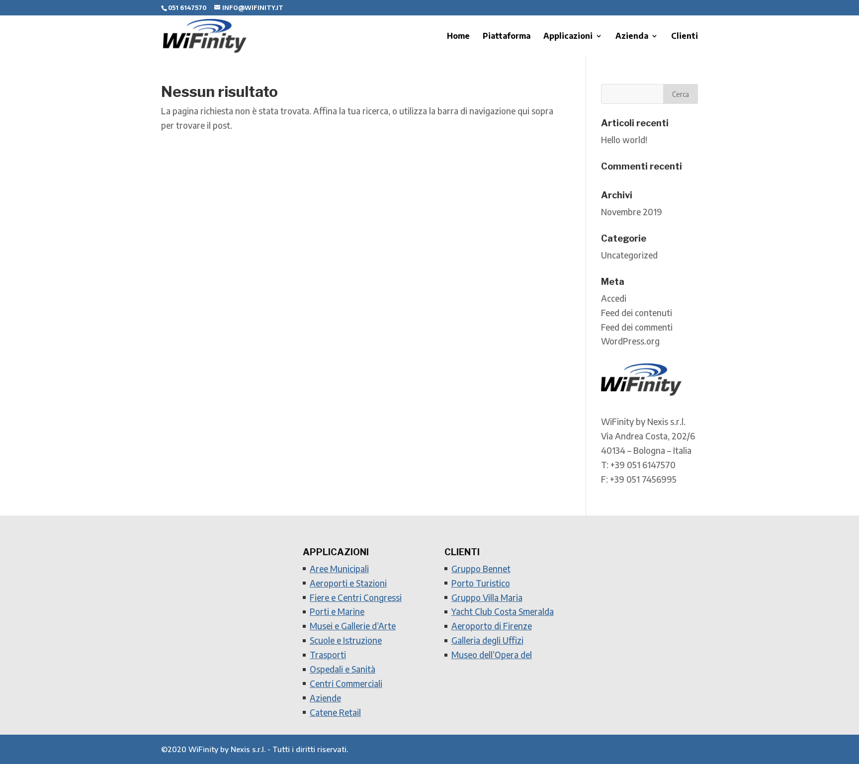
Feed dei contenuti (636, 312)
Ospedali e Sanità (342, 669)
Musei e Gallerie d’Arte (353, 625)
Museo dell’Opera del (491, 654)
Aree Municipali (339, 568)
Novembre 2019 (631, 211)
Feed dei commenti (637, 327)
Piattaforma (506, 36)
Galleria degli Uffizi (487, 640)
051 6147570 (187, 7)
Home (458, 36)
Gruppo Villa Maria (486, 597)
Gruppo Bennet (481, 568)
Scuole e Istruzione (346, 640)
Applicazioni (568, 36)
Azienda (631, 36)
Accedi (613, 298)
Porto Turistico (480, 583)
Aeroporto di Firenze (491, 625)
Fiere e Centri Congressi (356, 597)
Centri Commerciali (346, 683)
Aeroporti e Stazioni (348, 583)
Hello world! (624, 139)
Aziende (325, 697)
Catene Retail (335, 712)
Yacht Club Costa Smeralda (502, 611)
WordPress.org (630, 341)
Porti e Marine (337, 611)
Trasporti (328, 654)
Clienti (684, 36)
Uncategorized (629, 255)
